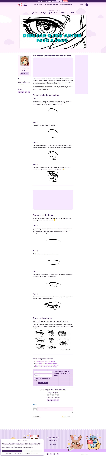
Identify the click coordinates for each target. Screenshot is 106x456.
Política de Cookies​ (9, 453)
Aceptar (12, 451)
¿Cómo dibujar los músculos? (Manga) (45, 361)
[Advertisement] (53, 67)
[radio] (48, 394)
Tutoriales (55, 4)
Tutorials (49, 10)
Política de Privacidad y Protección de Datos (22, 453)
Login (35, 404)
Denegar (32, 451)
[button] (24, 73)
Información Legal (34, 453)
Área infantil (48, 4)
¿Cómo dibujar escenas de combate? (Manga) (47, 365)
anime (39, 78)
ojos (19, 84)
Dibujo (22, 81)
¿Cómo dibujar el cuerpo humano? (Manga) (46, 363)
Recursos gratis (38, 4)
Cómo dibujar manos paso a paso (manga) (46, 366)
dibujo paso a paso (22, 82)
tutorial (22, 84)
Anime (19, 81)
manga (28, 82)
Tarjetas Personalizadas (66, 4)
